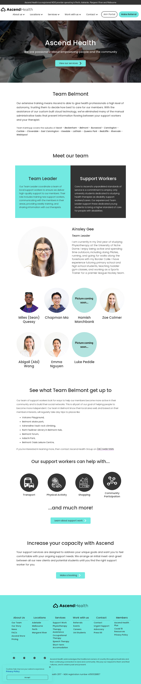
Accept (27, 677)
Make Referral (128, 14)
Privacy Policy (13, 671)
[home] (17, 9)
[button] (18, 14)
